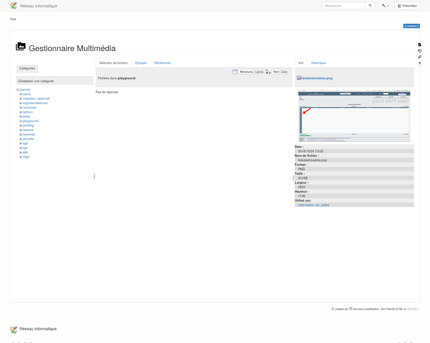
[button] (385, 5)
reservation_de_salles (313, 205)
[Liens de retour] (420, 56)
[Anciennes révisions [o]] (420, 50)
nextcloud (29, 107)
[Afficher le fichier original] (354, 115)
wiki (25, 152)
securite (28, 138)
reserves (29, 134)
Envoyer (141, 62)
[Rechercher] (370, 5)
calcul (27, 94)
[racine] (24, 89)
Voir (301, 62)
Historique (318, 62)
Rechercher (163, 62)
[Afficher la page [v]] (420, 44)
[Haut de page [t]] (420, 62)
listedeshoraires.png (317, 78)
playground (31, 121)
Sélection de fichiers (113, 62)
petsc (26, 116)
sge (25, 147)
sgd (25, 143)
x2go (26, 156)
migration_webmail (36, 98)
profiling (28, 125)
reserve (28, 129)
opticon (28, 112)
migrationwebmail (35, 103)
